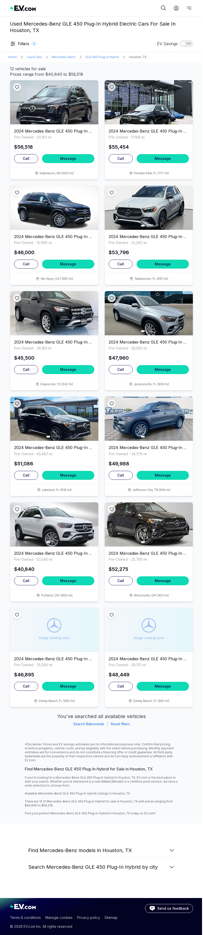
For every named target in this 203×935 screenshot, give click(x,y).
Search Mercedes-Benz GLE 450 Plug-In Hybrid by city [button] (93, 867)
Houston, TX (138, 57)
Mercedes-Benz (64, 57)
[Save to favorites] (17, 87)
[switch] (186, 43)
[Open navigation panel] (189, 8)
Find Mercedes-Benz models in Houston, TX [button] (80, 850)
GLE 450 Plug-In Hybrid (102, 57)
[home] (84, 8)
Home (12, 57)
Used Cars (34, 57)
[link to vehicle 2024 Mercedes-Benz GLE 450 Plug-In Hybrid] (54, 102)
